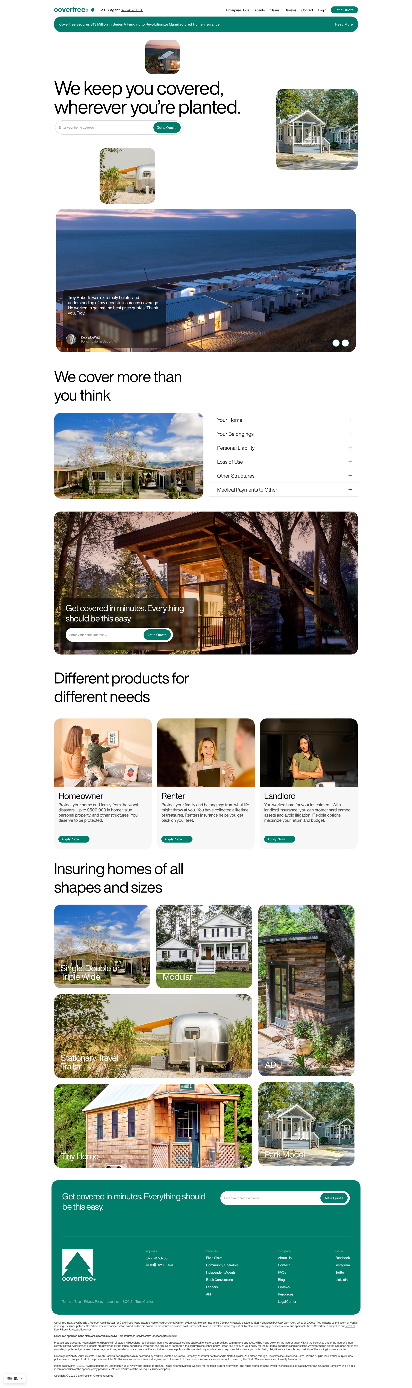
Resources (285, 1294)
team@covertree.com (161, 1264)
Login (322, 10)
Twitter (340, 1272)
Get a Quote (344, 9)
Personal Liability (236, 448)
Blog (281, 1279)
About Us (284, 1257)
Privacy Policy (93, 1301)
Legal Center (287, 1301)
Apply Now (70, 839)
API (208, 1294)
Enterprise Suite (237, 10)
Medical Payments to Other (247, 490)
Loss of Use (230, 462)
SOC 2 (127, 1301)
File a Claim (214, 1257)
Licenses (113, 1301)
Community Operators (222, 1265)
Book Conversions (219, 1279)
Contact (307, 10)
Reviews (290, 10)
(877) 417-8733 (156, 1258)
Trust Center (144, 1301)
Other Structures (235, 476)
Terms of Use (71, 1301)
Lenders (212, 1286)
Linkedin (341, 1279)
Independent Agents (220, 1272)
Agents (259, 10)
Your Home (229, 420)
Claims (274, 10)
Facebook (342, 1257)
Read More (344, 24)
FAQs (282, 1272)
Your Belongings (235, 434)
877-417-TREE (132, 9)
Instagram (342, 1265)
